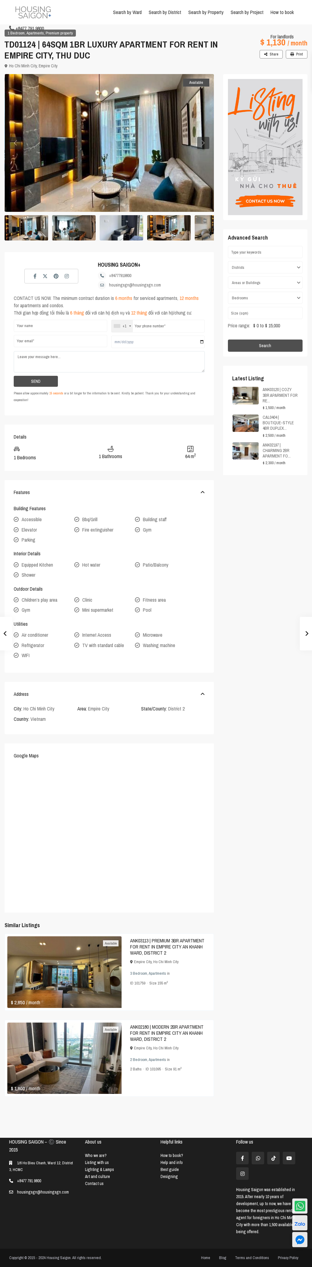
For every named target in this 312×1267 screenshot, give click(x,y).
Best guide (170, 1169)
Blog (222, 1257)
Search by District (165, 12)
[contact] (299, 1239)
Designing (169, 1176)
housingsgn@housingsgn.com (135, 285)
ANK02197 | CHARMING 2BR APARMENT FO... (277, 450)
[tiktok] (273, 1158)
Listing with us (97, 1162)
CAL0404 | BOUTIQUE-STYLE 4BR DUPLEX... (278, 423)
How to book (282, 12)
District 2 (176, 708)
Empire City (48, 66)
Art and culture (97, 1176)
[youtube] (289, 1158)
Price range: (239, 325)
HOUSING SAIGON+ (119, 265)
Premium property (59, 33)
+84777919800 (120, 275)
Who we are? (96, 1155)
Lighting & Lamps (99, 1169)
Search (265, 345)
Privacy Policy (288, 1257)
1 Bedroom (16, 33)
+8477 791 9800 (30, 28)
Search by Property (206, 12)
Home (205, 1257)
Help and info (172, 1162)
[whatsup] (258, 1158)
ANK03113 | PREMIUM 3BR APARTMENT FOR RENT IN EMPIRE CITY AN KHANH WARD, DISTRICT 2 (167, 946)
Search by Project (247, 12)
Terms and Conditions (252, 1257)
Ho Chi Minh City (23, 66)
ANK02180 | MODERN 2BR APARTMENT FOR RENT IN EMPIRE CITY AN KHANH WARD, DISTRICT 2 (167, 1032)
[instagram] (242, 1173)
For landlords (282, 36)
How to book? (172, 1155)
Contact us (94, 1183)
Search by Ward (127, 12)
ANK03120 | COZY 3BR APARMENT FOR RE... (280, 395)
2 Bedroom (138, 1059)
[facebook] (242, 1158)
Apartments (35, 33)
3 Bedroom (138, 973)
